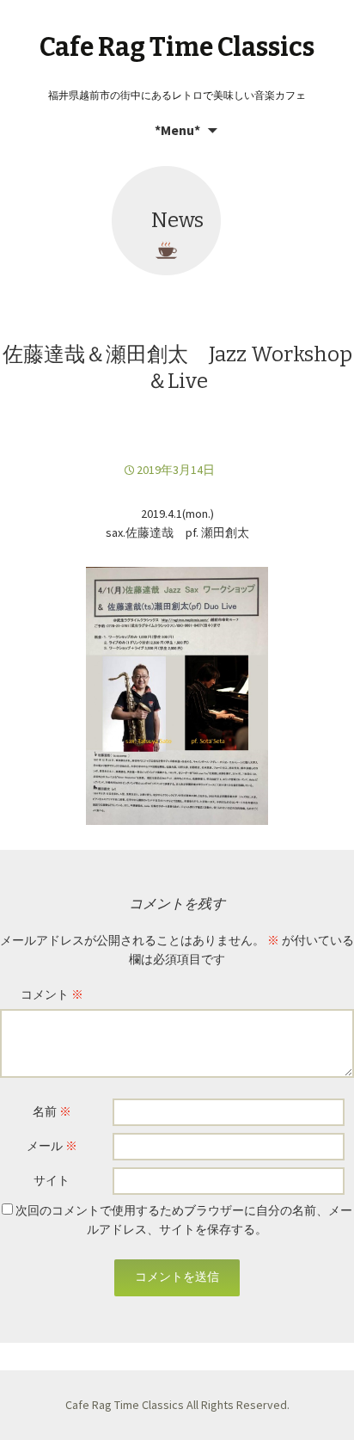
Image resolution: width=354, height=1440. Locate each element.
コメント (52, 994)
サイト (52, 1180)
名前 (52, 1111)
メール (52, 1146)
